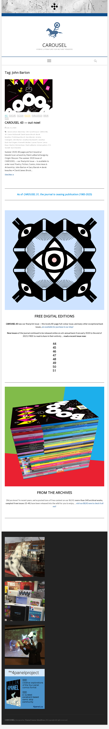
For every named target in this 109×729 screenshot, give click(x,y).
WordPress (41, 720)
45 (54, 347)
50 (54, 367)
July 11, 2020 (11, 128)
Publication (37, 115)
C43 (27, 132)
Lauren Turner (37, 142)
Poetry (27, 115)
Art (6, 115)
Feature (12, 115)
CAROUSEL (54, 45)
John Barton (17, 140)
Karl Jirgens (13, 142)
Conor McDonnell (13, 134)
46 (54, 351)
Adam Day (21, 132)
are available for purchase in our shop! (58, 327)
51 (54, 370)
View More (12, 174)
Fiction (20, 115)
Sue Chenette (16, 148)
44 (54, 344)
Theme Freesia (30, 720)
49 (54, 363)
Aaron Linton (12, 132)
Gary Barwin (30, 137)
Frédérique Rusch (18, 137)
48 (54, 359)
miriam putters (42, 145)
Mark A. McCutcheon (17, 145)
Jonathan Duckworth (30, 140)
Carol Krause (34, 132)
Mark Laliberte (31, 145)
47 (54, 355)
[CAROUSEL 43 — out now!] (29, 95)
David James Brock (28, 134)
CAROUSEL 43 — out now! (22, 122)
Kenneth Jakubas (24, 142)
